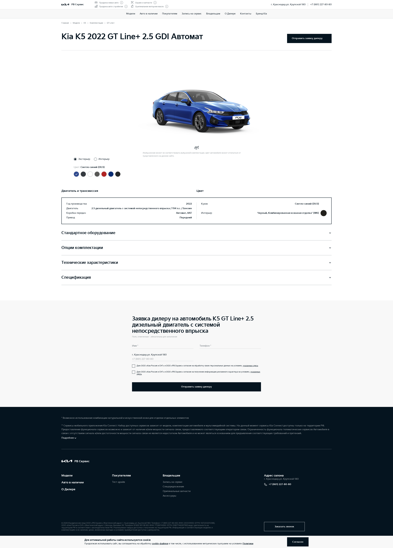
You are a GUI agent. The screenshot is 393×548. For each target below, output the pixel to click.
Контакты (245, 13)
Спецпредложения (173, 486)
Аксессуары (169, 495)
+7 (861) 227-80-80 (321, 4)
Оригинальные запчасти (177, 491)
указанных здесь (250, 366)
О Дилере (230, 13)
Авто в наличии (149, 13)
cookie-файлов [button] (160, 543)
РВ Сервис (77, 4)
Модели (130, 13)
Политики (248, 543)
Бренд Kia (261, 13)
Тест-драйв (118, 482)
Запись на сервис (192, 13)
